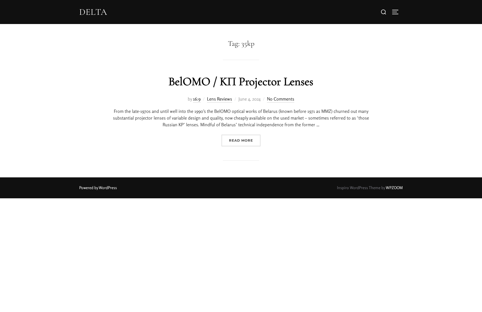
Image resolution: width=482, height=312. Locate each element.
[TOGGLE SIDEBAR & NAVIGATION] (397, 12)
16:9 (197, 99)
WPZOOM (394, 187)
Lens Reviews (219, 99)
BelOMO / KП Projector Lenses (240, 81)
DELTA (93, 12)
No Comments (280, 99)
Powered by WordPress (98, 187)
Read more (245, 138)
